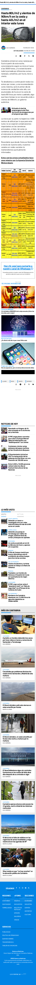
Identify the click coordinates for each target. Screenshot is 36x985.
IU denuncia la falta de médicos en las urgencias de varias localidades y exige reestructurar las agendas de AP (17, 839)
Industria (28, 904)
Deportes (28, 911)
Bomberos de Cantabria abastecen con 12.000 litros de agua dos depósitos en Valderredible (19, 598)
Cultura (28, 914)
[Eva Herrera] (3, 48)
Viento (20, 381)
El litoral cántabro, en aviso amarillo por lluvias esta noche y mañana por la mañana (17, 738)
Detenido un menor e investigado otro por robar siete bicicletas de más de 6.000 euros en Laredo (19, 523)
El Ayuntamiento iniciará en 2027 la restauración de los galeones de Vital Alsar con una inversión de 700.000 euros (19, 457)
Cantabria (5, 8)
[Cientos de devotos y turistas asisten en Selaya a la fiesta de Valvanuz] (4, 564)
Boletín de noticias (18, 908)
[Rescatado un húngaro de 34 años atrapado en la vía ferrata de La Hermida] (4, 431)
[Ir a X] (19, 887)
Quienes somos (7, 939)
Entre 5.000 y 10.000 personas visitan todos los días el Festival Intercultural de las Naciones (19, 467)
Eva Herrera (10, 48)
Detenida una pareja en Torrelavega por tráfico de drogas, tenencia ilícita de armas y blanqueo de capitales (19, 534)
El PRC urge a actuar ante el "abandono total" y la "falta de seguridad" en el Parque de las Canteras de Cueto (19, 587)
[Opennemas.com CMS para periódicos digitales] (18, 974)
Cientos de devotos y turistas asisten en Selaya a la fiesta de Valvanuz (19, 565)
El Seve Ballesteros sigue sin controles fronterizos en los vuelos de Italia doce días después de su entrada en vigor (17, 772)
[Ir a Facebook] (16, 887)
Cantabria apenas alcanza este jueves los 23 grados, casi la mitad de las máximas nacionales (18, 806)
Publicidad (6, 932)
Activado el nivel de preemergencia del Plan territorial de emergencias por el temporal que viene (23, 111)
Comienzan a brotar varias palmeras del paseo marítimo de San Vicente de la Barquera (18, 448)
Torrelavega (7, 907)
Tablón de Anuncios (9, 945)
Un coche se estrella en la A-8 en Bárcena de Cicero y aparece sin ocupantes (19, 545)
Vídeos (16, 920)
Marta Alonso (7, 709)
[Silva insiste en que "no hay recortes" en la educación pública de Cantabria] (18, 857)
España (27, 907)
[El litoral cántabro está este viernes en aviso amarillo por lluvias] (18, 691)
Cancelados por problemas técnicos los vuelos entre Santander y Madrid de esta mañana (18, 673)
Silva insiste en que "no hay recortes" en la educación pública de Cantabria (18, 872)
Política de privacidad (10, 935)
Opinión (17, 913)
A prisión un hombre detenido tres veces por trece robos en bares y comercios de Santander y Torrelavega (18, 640)
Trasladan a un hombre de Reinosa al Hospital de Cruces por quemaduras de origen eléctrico (18, 576)
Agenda (17, 901)
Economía (28, 901)
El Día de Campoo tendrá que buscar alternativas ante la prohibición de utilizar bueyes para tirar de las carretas (18, 555)
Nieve (12, 381)
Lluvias (4, 381)
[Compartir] (16, 56)
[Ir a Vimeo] (25, 887)
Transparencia (8, 942)
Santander (6, 904)
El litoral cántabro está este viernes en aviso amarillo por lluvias (17, 706)
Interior (29, 381)
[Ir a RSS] (28, 887)
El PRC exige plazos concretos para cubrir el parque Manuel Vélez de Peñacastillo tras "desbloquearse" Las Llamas (18, 439)
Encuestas (18, 904)
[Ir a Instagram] (22, 887)
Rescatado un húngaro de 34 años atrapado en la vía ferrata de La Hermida (19, 430)
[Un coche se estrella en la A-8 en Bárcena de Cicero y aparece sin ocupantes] (4, 543)
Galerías (17, 916)
